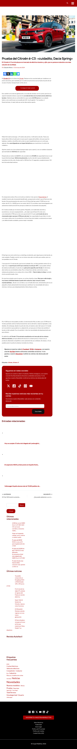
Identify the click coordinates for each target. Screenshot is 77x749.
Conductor (19, 671)
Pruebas (10, 688)
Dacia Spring (42, 197)
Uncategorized (12, 695)
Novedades (13, 682)
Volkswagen (9, 697)
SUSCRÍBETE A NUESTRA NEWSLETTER (38, 717)
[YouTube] (40, 712)
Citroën (21, 78)
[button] (67, 3)
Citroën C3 (6, 78)
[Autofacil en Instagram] (25, 387)
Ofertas (22, 685)
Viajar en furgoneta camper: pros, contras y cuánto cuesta (18, 535)
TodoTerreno (11, 693)
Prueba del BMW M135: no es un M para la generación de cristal (18, 543)
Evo (8, 673)
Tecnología (15, 690)
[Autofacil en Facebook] (14, 387)
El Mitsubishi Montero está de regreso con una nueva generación (19, 613)
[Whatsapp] (14, 74)
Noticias (16, 678)
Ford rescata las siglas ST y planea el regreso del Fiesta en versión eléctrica (20, 593)
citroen (10, 362)
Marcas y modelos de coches (15, 675)
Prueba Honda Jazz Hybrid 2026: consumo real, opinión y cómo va (18, 563)
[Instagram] (29, 712)
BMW (8, 664)
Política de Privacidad (38, 729)
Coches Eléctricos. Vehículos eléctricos (13, 667)
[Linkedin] (11, 74)
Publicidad (38, 724)
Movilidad (9, 678)
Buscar (22, 505)
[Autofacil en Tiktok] (19, 387)
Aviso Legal (38, 727)
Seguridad (9, 690)
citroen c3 (16, 362)
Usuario (21, 695)
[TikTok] (47, 712)
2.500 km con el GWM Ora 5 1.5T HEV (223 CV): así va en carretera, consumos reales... (18, 526)
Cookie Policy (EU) (38, 733)
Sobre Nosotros (38, 722)
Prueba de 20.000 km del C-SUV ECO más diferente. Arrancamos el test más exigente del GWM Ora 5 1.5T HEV (18, 553)
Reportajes (16, 688)
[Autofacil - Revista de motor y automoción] (9, 3)
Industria (12, 673)
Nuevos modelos (13, 685)
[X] (8, 74)
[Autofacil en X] (8, 387)
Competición (11, 671)
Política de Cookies (38, 731)
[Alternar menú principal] (72, 3)
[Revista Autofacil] (16, 645)
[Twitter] (36, 712)
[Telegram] (18, 74)
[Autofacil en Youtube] (31, 387)
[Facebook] (5, 74)
